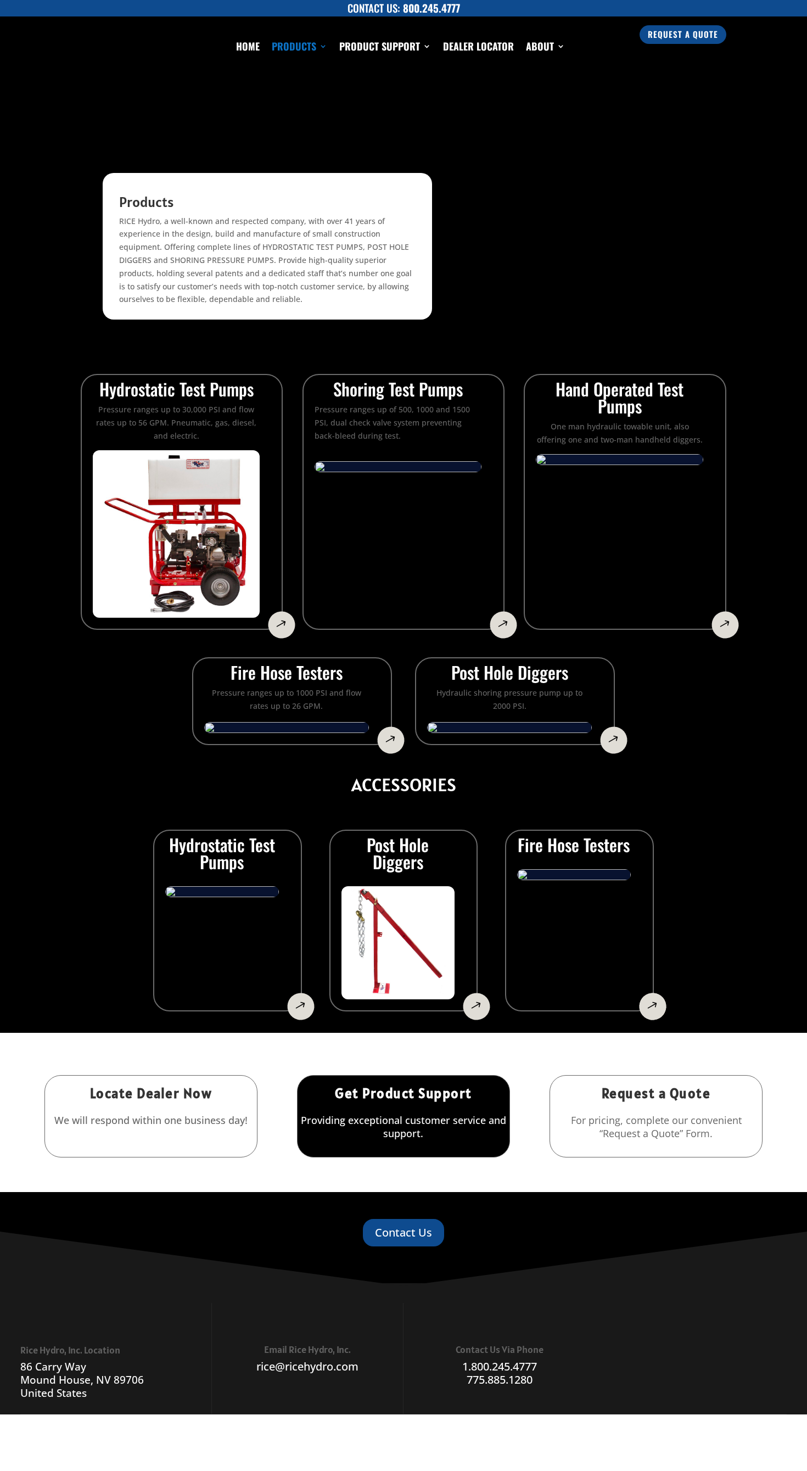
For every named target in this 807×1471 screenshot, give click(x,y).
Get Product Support (403, 1093)
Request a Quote (683, 34)
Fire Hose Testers (287, 674)
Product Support (379, 46)
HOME (248, 46)
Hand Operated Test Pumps (619, 399)
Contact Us (403, 1232)
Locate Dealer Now (151, 1093)
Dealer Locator (478, 46)
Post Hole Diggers (509, 674)
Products (294, 46)
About (540, 46)
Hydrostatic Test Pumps (222, 855)
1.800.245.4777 (499, 1366)
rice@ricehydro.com (307, 1366)
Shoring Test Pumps (398, 391)
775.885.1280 (500, 1379)
